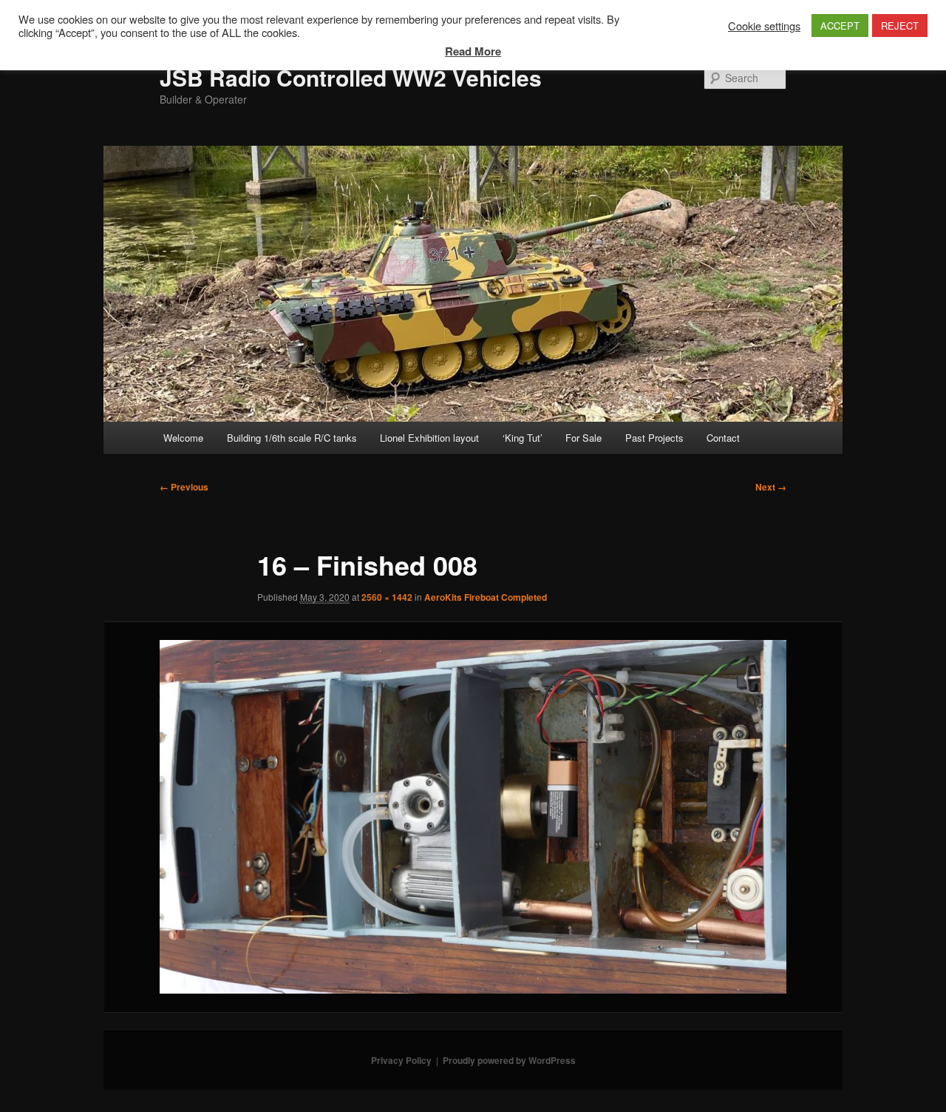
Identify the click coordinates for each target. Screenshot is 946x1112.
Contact (723, 438)
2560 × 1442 (386, 597)
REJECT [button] (900, 25)
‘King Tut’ (522, 438)
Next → (770, 486)
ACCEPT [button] (840, 25)
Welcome (183, 438)
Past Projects (654, 438)
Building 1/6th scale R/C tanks (292, 438)
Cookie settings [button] (764, 26)
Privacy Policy (401, 1060)
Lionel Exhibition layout (429, 438)
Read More (473, 51)
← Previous (184, 486)
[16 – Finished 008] (473, 817)
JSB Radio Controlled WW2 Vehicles (351, 77)
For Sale (583, 438)
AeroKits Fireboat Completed (485, 597)
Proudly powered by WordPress (509, 1060)
